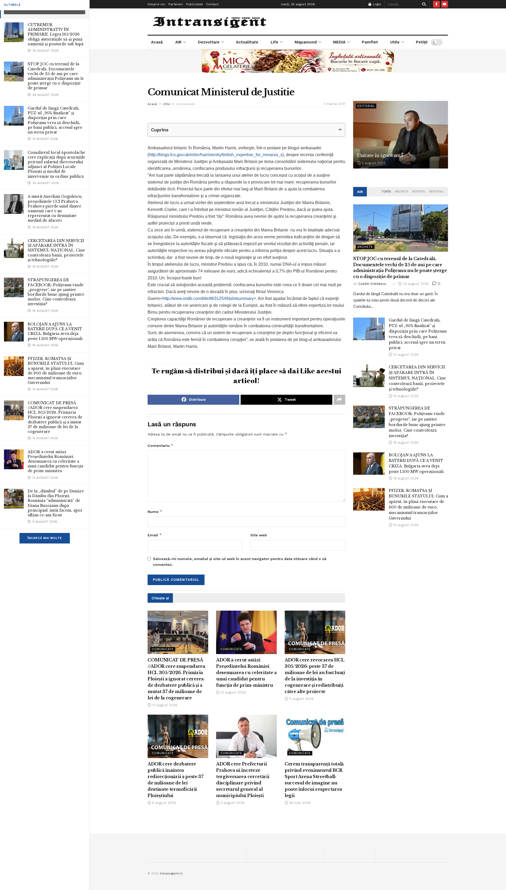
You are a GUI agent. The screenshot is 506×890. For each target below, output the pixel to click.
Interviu (418, 191)
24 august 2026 (415, 284)
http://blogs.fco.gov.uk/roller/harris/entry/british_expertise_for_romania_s (216, 154)
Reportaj (436, 191)
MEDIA (339, 42)
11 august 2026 (301, 699)
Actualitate (247, 42)
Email (155, 534)
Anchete (401, 191)
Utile (395, 42)
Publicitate (194, 4)
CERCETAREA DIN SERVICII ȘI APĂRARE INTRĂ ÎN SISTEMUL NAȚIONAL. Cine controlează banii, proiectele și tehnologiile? (56, 250)
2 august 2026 (373, 163)
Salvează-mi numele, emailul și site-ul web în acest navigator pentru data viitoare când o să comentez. (239, 562)
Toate (386, 191)
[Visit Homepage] (210, 21)
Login (376, 4)
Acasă (157, 42)
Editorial (366, 106)
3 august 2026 (232, 803)
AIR (178, 42)
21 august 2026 (405, 355)
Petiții (421, 42)
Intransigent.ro (171, 873)
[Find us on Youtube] (444, 4)
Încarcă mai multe (44, 538)
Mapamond (306, 42)
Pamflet (370, 42)
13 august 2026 (164, 705)
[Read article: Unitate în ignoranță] (400, 135)
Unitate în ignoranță (380, 155)
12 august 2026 (233, 692)
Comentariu (160, 445)
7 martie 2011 (334, 104)
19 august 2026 (405, 396)
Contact (212, 4)
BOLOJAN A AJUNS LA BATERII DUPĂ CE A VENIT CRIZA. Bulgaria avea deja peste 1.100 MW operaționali (55, 331)
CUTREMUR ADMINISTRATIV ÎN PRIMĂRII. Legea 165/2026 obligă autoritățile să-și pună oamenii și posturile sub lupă (56, 34)
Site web (258, 535)
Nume (155, 511)
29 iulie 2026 (299, 803)
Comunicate (185, 104)
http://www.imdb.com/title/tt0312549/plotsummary (208, 298)
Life (274, 42)
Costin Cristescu (372, 284)
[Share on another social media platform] (339, 400)
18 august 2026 (405, 442)
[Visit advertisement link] (298, 61)
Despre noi (156, 4)
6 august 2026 (163, 803)
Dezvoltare (209, 42)
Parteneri (175, 4)
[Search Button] (423, 4)
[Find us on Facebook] (436, 4)
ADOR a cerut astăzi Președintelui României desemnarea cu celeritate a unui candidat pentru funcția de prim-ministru (55, 461)
